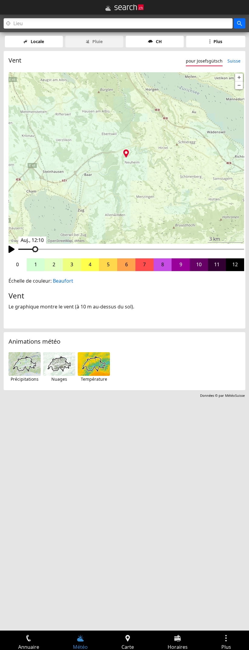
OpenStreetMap (60, 241)
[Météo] (108, 8)
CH (159, 41)
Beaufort (63, 280)
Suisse (233, 61)
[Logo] (129, 7)
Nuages (59, 379)
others (79, 241)
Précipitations (25, 379)
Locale (37, 41)
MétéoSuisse (235, 395)
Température (94, 379)
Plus (217, 41)
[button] (239, 77)
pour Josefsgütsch (204, 61)
